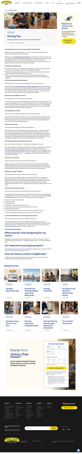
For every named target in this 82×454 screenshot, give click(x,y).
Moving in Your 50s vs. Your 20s (12, 323)
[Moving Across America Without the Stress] (69, 275)
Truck (54, 359)
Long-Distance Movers (27, 2)
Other (65, 361)
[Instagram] (65, 429)
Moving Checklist (47, 289)
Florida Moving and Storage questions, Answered (50, 324)
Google (59, 359)
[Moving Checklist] (50, 275)
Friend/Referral (54, 361)
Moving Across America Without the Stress (69, 291)
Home (6, 10)
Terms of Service (52, 364)
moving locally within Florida (21, 57)
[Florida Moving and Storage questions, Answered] (50, 307)
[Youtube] (69, 429)
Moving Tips (9, 284)
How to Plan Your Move (67, 322)
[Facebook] (63, 429)
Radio (49, 359)
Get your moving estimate (56, 368)
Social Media (65, 359)
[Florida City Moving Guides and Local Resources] (31, 275)
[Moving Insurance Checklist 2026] (31, 307)
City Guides (28, 284)
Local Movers (17, 2)
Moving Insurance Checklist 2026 (31, 323)
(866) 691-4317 (11, 226)
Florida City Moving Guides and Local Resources (31, 291)
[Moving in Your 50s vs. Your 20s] (12, 307)
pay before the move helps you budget (27, 86)
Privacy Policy (57, 382)
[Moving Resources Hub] (12, 275)
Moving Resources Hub (12, 289)
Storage (47, 2)
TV (58, 361)
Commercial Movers (38, 2)
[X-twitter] (67, 429)
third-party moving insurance (16, 150)
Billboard (49, 361)
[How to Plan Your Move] (69, 307)
